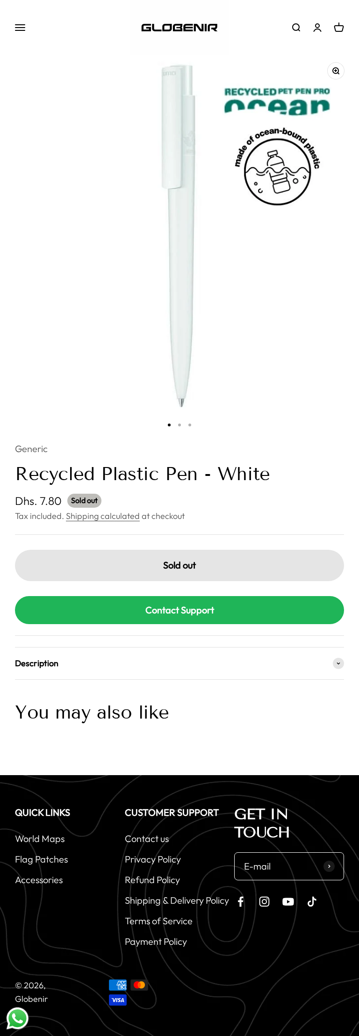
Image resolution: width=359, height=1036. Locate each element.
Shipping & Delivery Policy (177, 900)
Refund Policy (152, 879)
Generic (31, 448)
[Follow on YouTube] (288, 901)
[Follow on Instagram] (264, 901)
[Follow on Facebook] (240, 901)
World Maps (40, 838)
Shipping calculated (103, 516)
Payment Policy (156, 941)
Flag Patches (41, 859)
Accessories (39, 879)
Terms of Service (159, 921)
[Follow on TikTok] (312, 901)
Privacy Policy (153, 859)
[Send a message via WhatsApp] (17, 1018)
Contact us (147, 838)
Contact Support (179, 610)
